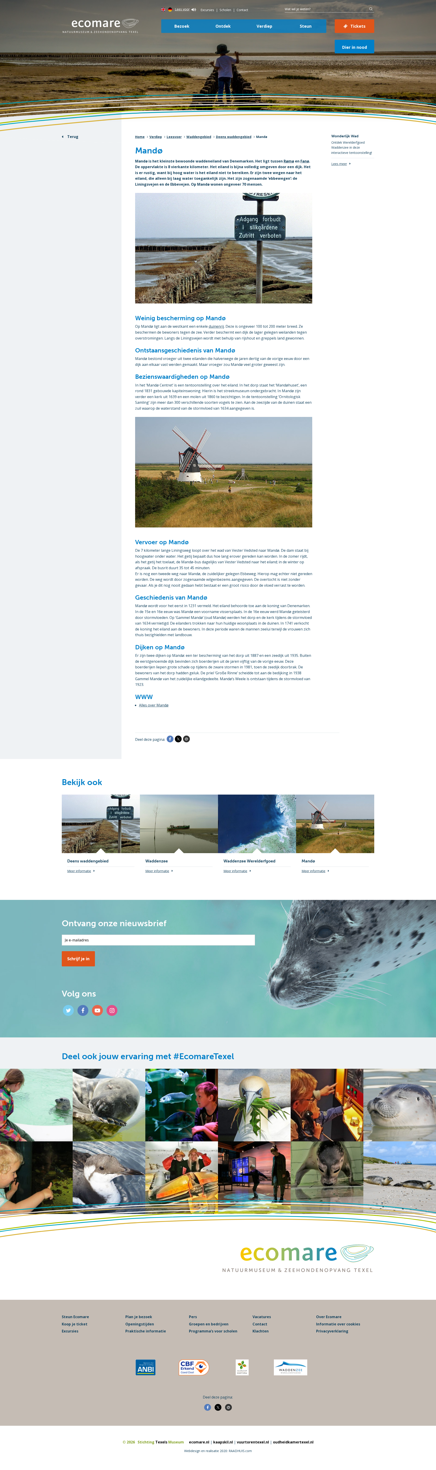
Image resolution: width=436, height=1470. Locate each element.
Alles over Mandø (153, 705)
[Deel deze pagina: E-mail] (186, 739)
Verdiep (264, 26)
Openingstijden (139, 1324)
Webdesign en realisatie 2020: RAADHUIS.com (218, 1451)
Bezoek (181, 26)
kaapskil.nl (223, 1442)
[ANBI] (145, 1367)
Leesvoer (174, 137)
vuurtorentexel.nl (253, 1442)
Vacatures (262, 1316)
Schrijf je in (78, 958)
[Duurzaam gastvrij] (242, 1367)
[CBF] (194, 1367)
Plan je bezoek (138, 1316)
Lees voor (182, 9)
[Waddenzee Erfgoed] (290, 1367)
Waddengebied (198, 137)
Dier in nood (354, 47)
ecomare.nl (199, 1442)
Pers (193, 1316)
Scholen (225, 10)
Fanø (304, 161)
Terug (72, 136)
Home (140, 137)
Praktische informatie (145, 1331)
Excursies (207, 10)
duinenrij (216, 326)
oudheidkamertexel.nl (293, 1442)
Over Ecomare (329, 1316)
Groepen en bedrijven (208, 1324)
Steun (306, 26)
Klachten (261, 1331)
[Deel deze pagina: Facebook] (170, 739)
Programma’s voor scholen (213, 1331)
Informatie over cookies (338, 1324)
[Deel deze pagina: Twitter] (178, 739)
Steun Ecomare (75, 1316)
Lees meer (339, 164)
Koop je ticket (74, 1324)
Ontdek (223, 26)
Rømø (289, 161)
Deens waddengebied (233, 137)
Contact (242, 10)
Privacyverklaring (332, 1331)
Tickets (357, 26)
